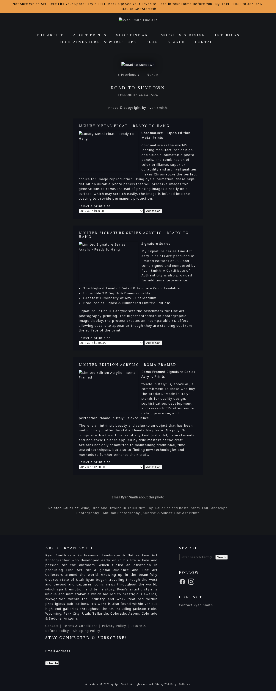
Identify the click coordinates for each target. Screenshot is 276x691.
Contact (205, 41)
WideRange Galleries (177, 684)
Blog (152, 41)
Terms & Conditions (80, 625)
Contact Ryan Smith (196, 605)
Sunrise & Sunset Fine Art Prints (171, 513)
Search (176, 41)
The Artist (49, 35)
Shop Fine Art (133, 35)
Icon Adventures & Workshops (98, 41)
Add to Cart (153, 211)
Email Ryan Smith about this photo (138, 497)
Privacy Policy (114, 625)
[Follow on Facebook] (183, 581)
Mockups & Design (183, 35)
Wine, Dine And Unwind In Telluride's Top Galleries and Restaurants (140, 508)
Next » (152, 74)
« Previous (127, 74)
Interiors (227, 35)
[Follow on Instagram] (192, 581)
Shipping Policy (86, 630)
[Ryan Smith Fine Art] (138, 20)
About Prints (89, 35)
